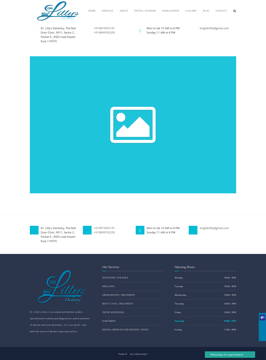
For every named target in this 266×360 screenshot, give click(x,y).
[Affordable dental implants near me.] (133, 124)
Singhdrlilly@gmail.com (214, 28)
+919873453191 (104, 28)
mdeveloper (141, 353)
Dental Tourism (145, 11)
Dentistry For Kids (115, 277)
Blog (206, 11)
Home (92, 11)
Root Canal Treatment (117, 303)
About (124, 11)
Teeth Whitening (113, 312)
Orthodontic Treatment (118, 295)
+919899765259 (104, 32)
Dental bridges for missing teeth (125, 329)
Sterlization (170, 11)
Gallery (191, 11)
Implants (108, 286)
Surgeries (109, 321)
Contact (221, 11)
